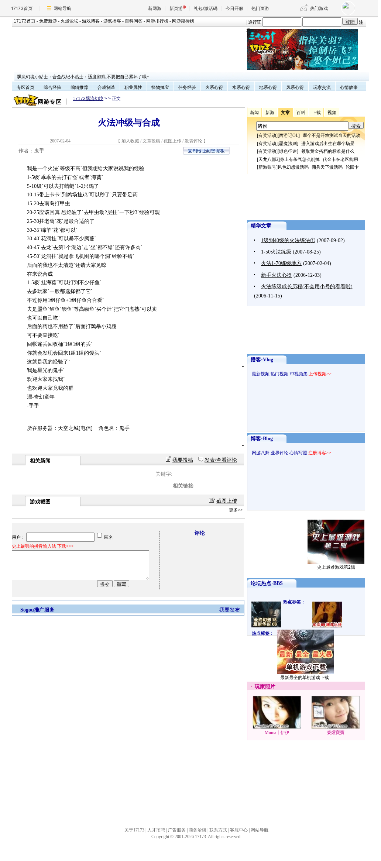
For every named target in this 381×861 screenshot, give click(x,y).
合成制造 (106, 87)
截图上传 (172, 141)
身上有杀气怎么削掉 (300, 159)
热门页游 (260, 8)
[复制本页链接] (206, 153)
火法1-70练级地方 (281, 263)
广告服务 (177, 830)
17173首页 (21, 8)
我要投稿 (182, 460)
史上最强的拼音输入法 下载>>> (43, 546)
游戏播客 (112, 21)
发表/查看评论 (221, 460)
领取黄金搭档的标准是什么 (327, 151)
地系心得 (268, 87)
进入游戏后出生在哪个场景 (327, 143)
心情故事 (349, 87)
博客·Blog (262, 438)
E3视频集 (298, 373)
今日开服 (234, 8)
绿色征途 (288, 151)
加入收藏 (130, 141)
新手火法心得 (276, 275)
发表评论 (193, 141)
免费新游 (48, 21)
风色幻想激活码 (293, 167)
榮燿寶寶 (335, 732)
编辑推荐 (79, 87)
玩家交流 (322, 87)
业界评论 (279, 452)
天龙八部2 (268, 159)
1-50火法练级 (276, 252)
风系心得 (295, 87)
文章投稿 (152, 141)
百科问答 (134, 21)
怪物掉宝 (160, 87)
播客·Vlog (262, 359)
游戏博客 (91, 21)
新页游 (176, 8)
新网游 (154, 8)
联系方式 (218, 830)
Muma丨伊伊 (277, 732)
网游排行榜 (157, 21)
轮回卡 (352, 167)
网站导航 (62, 8)
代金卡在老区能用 (340, 159)
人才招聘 (156, 830)
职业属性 (133, 87)
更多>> (236, 510)
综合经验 (52, 87)
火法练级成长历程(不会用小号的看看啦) (307, 286)
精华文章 (261, 225)
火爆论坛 (69, 21)
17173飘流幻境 (88, 98)
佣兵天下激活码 (327, 167)
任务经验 (187, 87)
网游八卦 (261, 452)
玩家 (260, 686)
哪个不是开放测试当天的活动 (331, 135)
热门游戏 (319, 8)
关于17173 (134, 830)
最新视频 (261, 373)
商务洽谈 (197, 830)
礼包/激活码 (205, 8)
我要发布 (229, 610)
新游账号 (267, 167)
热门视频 (279, 373)
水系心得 (241, 87)
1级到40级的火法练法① (288, 240)
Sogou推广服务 (37, 610)
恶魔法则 (288, 143)
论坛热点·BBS (267, 583)
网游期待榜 (183, 21)
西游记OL (288, 135)
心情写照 (298, 452)
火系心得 (214, 87)
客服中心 (239, 830)
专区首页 (25, 87)
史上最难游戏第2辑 (336, 567)
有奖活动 (267, 135)
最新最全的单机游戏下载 (304, 677)
